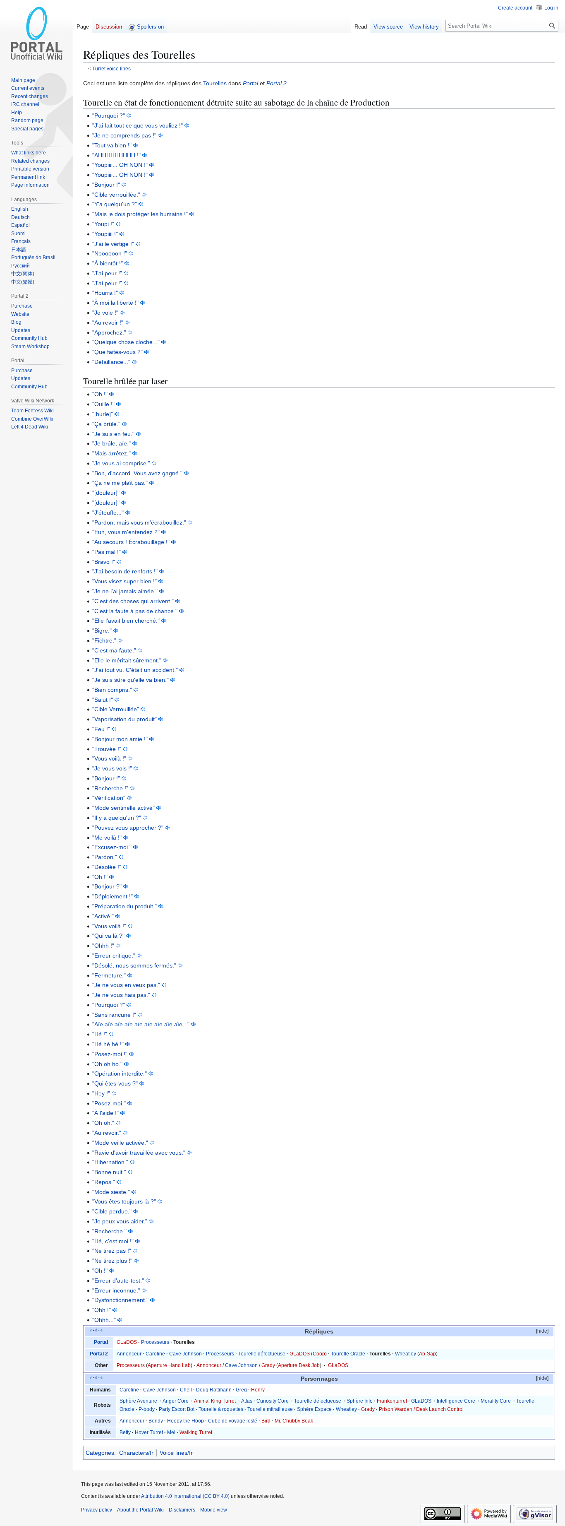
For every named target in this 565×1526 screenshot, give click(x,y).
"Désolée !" (106, 867)
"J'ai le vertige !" (113, 244)
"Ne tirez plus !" (112, 1260)
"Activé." (103, 916)
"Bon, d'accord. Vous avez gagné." (137, 473)
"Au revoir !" (107, 322)
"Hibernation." (110, 1162)
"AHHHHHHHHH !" (116, 155)
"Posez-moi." (109, 1103)
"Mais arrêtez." (111, 453)
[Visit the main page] (36, 33)
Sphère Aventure (138, 1401)
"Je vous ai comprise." (121, 463)
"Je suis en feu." (113, 434)
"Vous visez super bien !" (124, 581)
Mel (171, 1432)
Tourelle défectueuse (261, 1354)
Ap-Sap (427, 1354)
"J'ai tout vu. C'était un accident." (135, 670)
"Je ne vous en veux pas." (126, 985)
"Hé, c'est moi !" (113, 1241)
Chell (186, 1390)
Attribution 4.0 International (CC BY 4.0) (185, 1496)
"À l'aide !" (105, 1113)
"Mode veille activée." (120, 1142)
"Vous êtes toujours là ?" (124, 1201)
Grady (268, 1365)
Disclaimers (182, 1510)
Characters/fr (136, 1452)
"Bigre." (102, 630)
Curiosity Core (272, 1401)
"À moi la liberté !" (115, 302)
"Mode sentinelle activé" (123, 807)
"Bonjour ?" (107, 886)
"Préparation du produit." (124, 906)
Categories (100, 1452)
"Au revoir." (106, 1132)
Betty (125, 1432)
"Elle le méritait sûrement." (126, 660)
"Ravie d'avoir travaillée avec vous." (138, 1152)
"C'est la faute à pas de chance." (134, 611)
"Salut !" (102, 699)
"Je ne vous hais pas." (121, 995)
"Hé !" (99, 1034)
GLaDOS (127, 1342)
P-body (147, 1409)
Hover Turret (149, 1432)
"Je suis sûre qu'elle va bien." (130, 679)
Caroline (155, 1354)
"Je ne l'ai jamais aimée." (125, 591)
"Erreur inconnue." (116, 1290)
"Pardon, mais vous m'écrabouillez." (139, 522)
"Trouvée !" (106, 749)
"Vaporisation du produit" (124, 719)
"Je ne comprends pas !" (124, 135)
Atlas (246, 1401)
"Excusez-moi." (112, 847)
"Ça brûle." (106, 424)
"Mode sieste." (111, 1192)
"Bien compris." (112, 689)
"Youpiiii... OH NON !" (120, 164)
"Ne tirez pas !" (111, 1250)
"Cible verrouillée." (116, 194)
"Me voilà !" (107, 837)
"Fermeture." (109, 975)
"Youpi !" (103, 224)
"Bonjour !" (106, 184)
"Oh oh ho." (107, 1064)
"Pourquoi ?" (108, 115)
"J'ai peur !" (107, 273)
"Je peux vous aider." (119, 1221)
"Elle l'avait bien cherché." (126, 620)
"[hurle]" (102, 414)
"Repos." (103, 1182)
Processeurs (155, 1342)
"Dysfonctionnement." (120, 1300)
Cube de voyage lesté (232, 1421)
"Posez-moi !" (109, 1054)
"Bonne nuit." (109, 1172)
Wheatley (405, 1354)
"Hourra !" (105, 292)
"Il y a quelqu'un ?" (116, 817)
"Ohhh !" (103, 945)
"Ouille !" (103, 404)
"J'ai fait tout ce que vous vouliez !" (137, 125)
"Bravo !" (103, 561)
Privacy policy (96, 1510)
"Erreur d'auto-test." (118, 1280)
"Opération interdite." (119, 1073)
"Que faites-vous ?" (117, 352)
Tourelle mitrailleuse (270, 1409)
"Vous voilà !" (109, 758)
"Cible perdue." (112, 1211)
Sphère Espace (314, 1409)
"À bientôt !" (107, 263)
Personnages (319, 1379)
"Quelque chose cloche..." (126, 342)
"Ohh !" (101, 1310)
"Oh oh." (103, 1122)
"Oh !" (100, 394)
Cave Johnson (185, 1354)
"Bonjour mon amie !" (120, 739)
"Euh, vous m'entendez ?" (126, 532)
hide (542, 1331)
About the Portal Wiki (140, 1510)
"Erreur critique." (113, 955)
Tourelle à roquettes (221, 1409)
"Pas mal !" (106, 552)
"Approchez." (109, 332)
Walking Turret (196, 1432)
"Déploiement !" (112, 896)
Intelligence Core (456, 1401)
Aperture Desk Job (299, 1365)
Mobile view (213, 1510)
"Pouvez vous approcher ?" (127, 827)
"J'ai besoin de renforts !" (125, 571)
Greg (241, 1390)
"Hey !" (101, 1093)
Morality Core (496, 1401)
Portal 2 (276, 83)
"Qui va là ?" (108, 935)
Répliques (319, 1332)
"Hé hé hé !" (108, 1044)
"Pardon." (104, 857)
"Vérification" (108, 797)
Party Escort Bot (176, 1409)
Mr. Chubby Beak (294, 1421)
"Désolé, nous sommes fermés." (134, 965)
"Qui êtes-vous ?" (115, 1083)
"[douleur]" (106, 492)
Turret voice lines (111, 68)
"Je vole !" (105, 312)
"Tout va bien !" (112, 145)
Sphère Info (360, 1401)
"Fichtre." (104, 640)
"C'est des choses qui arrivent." (133, 601)
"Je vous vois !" (112, 768)
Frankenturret (392, 1401)
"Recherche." (109, 1231)
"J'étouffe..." (108, 512)
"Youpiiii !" (105, 234)
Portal (250, 83)
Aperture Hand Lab (169, 1365)
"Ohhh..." (104, 1320)
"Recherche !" (110, 788)
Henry (258, 1390)
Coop (319, 1354)
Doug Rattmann (214, 1390)
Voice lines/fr (176, 1452)
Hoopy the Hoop (185, 1421)
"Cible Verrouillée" (115, 709)
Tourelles (215, 83)
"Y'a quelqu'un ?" (114, 204)
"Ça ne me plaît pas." (120, 482)
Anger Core (176, 1401)
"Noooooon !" (109, 253)
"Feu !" (101, 729)
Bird (266, 1421)
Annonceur (129, 1354)
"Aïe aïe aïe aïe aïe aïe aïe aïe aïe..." (140, 1024)
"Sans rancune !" (114, 1014)
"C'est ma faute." (114, 650)
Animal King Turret (215, 1401)
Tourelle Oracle (348, 1354)
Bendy (155, 1421)
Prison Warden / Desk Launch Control (421, 1409)
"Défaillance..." (111, 362)
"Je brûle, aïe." (111, 443)
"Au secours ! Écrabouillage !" (131, 542)
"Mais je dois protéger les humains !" (140, 214)
